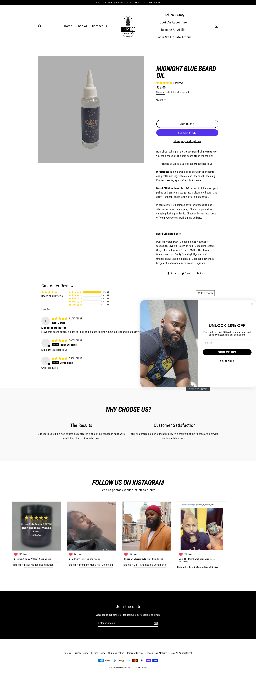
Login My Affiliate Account (175, 37)
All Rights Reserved (140, 668)
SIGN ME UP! (227, 352)
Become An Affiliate (174, 30)
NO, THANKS (227, 361)
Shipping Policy (116, 653)
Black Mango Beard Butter (38, 564)
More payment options (187, 141)
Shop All (82, 26)
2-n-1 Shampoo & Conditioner (150, 564)
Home (68, 26)
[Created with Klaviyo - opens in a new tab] (198, 389)
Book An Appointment (174, 22)
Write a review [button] (205, 293)
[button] (164, 83)
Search (67, 653)
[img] (60, 318)
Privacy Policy (81, 653)
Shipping (160, 92)
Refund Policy (98, 653)
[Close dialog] (252, 304)
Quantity (161, 99)
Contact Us (99, 26)
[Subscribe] (155, 623)
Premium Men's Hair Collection (96, 564)
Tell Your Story (174, 15)
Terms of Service (135, 653)
